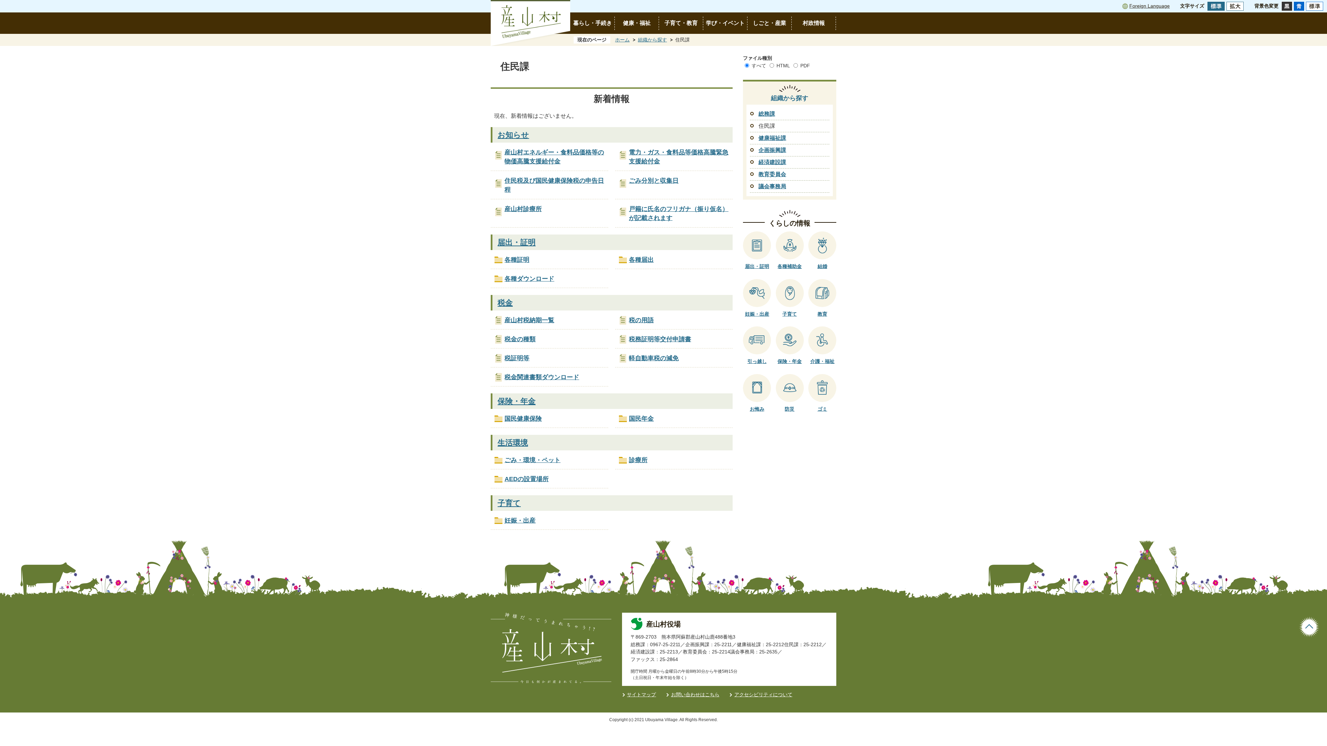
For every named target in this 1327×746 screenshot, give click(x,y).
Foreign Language (1149, 6)
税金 (505, 302)
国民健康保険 (523, 418)
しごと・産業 (769, 23)
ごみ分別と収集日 (654, 180)
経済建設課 (772, 162)
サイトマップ (641, 694)
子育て (509, 503)
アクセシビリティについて (763, 694)
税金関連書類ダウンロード (542, 377)
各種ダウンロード (529, 278)
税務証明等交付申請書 (660, 339)
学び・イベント (725, 23)
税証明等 (517, 358)
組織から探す (652, 39)
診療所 (638, 460)
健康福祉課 (772, 138)
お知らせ (513, 135)
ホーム (622, 39)
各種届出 (641, 259)
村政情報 (814, 23)
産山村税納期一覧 (529, 320)
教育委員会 (772, 174)
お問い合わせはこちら (695, 694)
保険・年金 (517, 401)
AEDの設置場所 (527, 479)
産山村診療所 (523, 208)
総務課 (767, 114)
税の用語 (641, 320)
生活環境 (513, 442)
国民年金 (641, 418)
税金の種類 (520, 339)
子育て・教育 (681, 23)
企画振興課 (772, 150)
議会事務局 (772, 186)
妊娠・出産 (520, 520)
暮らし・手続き (592, 23)
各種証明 (517, 259)
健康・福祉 (637, 23)
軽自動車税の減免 (654, 358)
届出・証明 (517, 242)
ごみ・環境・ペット (533, 460)
